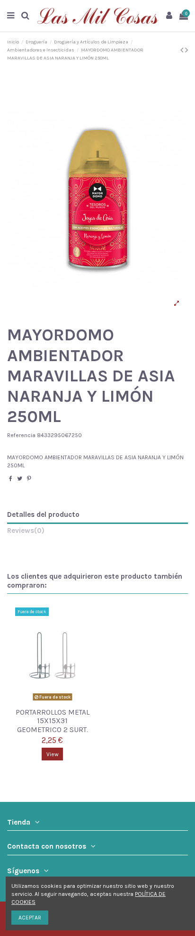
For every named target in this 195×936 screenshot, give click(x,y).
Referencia (21, 435)
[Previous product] (182, 50)
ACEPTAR (29, 917)
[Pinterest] (29, 478)
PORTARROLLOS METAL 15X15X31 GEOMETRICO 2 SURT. (52, 721)
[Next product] (186, 50)
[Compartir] (10, 478)
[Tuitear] (19, 478)
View (52, 754)
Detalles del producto (43, 515)
